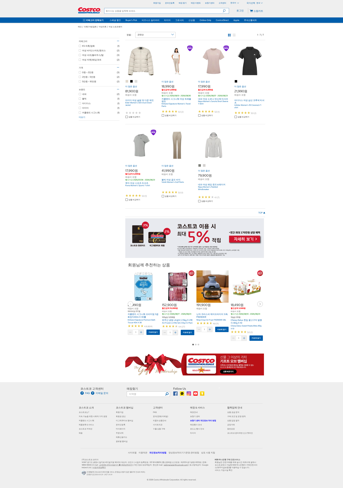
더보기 (82, 117)
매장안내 (194, 412)
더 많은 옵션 (131, 86)
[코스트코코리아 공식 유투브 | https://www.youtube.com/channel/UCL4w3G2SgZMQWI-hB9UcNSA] (195, 394)
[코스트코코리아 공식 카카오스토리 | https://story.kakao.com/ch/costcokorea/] (202, 394)
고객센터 (158, 407)
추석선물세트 (250, 20)
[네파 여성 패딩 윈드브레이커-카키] (200, 165)
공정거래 (231, 424)
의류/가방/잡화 (90, 26)
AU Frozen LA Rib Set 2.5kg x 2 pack (177, 323)
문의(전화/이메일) (160, 416)
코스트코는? (84, 412)
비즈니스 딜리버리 (150, 20)
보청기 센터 (195, 416)
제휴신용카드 (121, 437)
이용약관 (143, 452)
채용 (81, 433)
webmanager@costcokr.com (176, 465)
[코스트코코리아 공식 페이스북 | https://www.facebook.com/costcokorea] (175, 394)
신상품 (192, 20)
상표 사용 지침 (208, 452)
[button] (226, 11)
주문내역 (119, 433)
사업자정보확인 (99, 467)
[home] (89, 10)
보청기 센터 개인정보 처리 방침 (203, 420)
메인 (80, 26)
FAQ (155, 412)
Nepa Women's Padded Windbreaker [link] (208, 188)
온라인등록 (120, 424)
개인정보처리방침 (157, 452)
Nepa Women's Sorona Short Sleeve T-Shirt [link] (213, 102)
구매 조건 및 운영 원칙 (236, 416)
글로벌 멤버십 (122, 441)
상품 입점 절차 (233, 420)
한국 (258, 3)
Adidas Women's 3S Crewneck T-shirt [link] (248, 106)
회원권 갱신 (121, 416)
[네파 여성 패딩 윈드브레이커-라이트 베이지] (204, 165)
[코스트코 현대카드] (194, 256)
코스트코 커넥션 (85, 429)
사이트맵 (132, 452)
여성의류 (102, 26)
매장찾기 (132, 388)
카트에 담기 (153, 332)
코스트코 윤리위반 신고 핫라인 (240, 433)
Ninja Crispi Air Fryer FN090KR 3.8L (211, 320)
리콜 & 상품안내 (159, 420)
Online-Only (205, 20)
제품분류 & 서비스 (86, 424)
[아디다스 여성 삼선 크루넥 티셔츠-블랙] (236, 81)
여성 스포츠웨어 (115, 26)
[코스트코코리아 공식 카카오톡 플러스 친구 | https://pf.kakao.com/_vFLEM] (182, 394)
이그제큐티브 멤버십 (124, 420)
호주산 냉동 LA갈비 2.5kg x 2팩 (177, 320)
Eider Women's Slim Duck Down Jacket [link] (138, 103)
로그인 (240, 10)
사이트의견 (157, 424)
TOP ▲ (261, 212)
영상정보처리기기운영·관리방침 (184, 452)
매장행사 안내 (196, 424)
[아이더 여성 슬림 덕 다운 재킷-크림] (136, 81)
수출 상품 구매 (159, 429)
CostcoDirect (222, 20)
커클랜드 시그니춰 (86, 420)
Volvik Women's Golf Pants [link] (173, 182)
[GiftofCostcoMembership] (194, 374)
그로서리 (179, 20)
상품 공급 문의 (233, 412)
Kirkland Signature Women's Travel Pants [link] (176, 105)
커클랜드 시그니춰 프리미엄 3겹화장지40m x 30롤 (143, 315)
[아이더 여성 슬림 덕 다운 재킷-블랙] (131, 81)
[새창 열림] (84, 474)
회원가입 (119, 412)
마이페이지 (120, 429)
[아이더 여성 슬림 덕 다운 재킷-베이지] (127, 81)
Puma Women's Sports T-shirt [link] (137, 185)
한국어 (233, 3)
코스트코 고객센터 (92, 388)
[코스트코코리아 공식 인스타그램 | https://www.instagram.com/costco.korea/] (189, 394)
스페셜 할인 (115, 20)
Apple (236, 20)
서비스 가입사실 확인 (223, 470)
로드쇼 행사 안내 (197, 429)
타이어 (167, 20)
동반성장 (231, 429)
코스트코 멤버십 (124, 407)
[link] (140, 75)
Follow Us (179, 388)
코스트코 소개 (86, 407)
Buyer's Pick (131, 20)
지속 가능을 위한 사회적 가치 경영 (93, 416)
